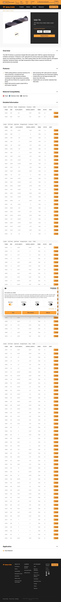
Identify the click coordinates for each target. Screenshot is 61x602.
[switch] (23, 304)
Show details (51, 308)
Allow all (48, 312)
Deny (13, 312)
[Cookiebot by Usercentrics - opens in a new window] (51, 288)
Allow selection (30, 312)
